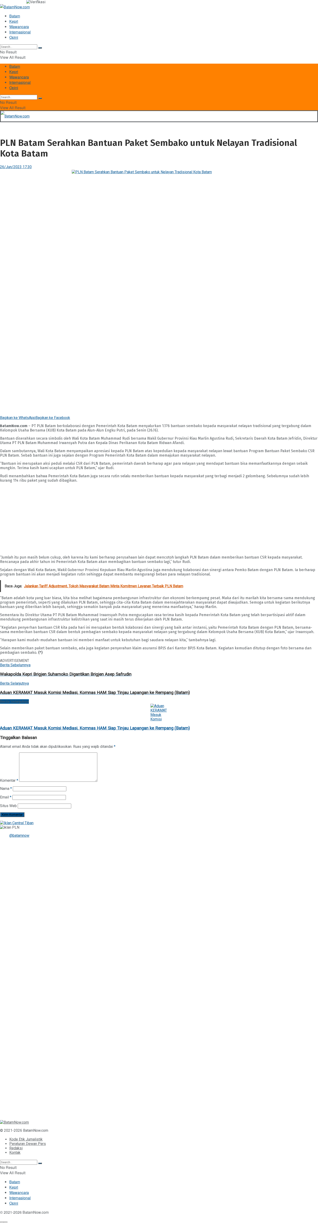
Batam (14, 16)
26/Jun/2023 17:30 (16, 167)
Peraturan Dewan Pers (27, 1143)
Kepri (13, 21)
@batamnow (19, 835)
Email (5, 797)
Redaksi (16, 1148)
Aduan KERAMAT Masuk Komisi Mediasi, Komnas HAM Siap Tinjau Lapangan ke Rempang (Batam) (95, 728)
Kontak (14, 1152)
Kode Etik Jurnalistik (26, 1139)
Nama (6, 788)
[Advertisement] (139, 518)
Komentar (9, 780)
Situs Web (8, 806)
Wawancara (19, 26)
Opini (13, 37)
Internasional (20, 32)
